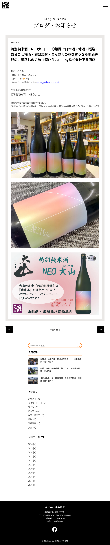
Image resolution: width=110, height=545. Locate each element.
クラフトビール (35, 403)
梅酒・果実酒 (34, 415)
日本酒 (31, 411)
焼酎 (30, 419)
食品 (30, 427)
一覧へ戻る (55, 329)
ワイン (31, 407)
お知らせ (32, 399)
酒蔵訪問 (32, 423)
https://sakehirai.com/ (48, 82)
